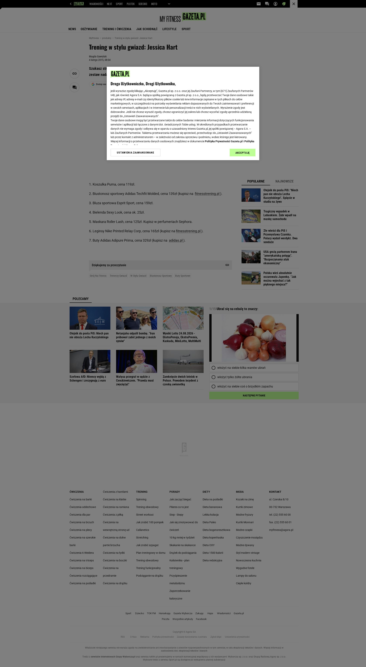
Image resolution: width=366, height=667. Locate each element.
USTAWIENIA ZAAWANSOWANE (135, 152)
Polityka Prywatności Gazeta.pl (224, 141)
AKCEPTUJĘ (242, 152)
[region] (183, 113)
